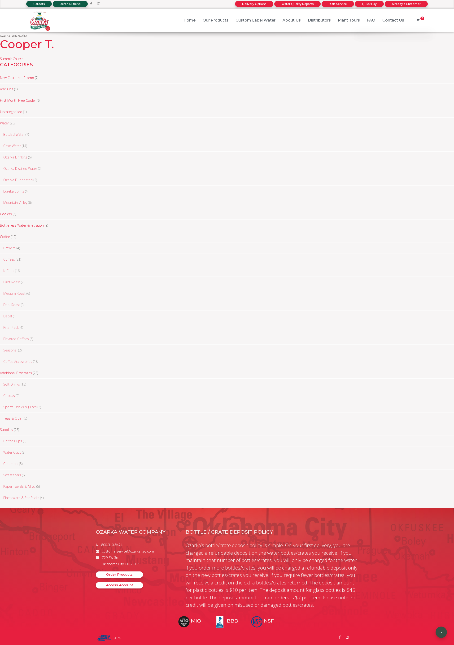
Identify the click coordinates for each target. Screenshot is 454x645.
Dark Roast (11, 305)
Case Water (12, 146)
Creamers (10, 463)
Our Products (215, 20)
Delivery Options (254, 4)
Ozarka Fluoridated (18, 180)
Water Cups (12, 452)
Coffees (9, 259)
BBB (232, 621)
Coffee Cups (12, 441)
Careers (39, 4)
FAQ (371, 20)
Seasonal (10, 350)
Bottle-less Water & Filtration (22, 225)
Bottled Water (14, 134)
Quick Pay (369, 4)
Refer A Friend (70, 4)
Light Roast (11, 282)
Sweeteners (12, 475)
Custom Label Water (255, 20)
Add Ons (6, 89)
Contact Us (393, 20)
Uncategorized (11, 112)
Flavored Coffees (16, 339)
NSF (269, 621)
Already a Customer (406, 4)
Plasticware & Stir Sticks (21, 498)
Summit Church (11, 59)
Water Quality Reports (297, 4)
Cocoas (9, 395)
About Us (292, 20)
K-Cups (8, 270)
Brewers (9, 248)
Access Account (119, 585)
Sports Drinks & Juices (20, 407)
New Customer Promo (17, 77)
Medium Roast (14, 293)
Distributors (319, 20)
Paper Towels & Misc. (19, 486)
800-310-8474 (111, 545)
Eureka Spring (13, 191)
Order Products (119, 574)
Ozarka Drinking (15, 157)
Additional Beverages (16, 373)
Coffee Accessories (17, 361)
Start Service (338, 4)
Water (4, 123)
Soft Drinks (11, 384)
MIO (196, 621)
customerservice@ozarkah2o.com (128, 551)
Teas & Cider (13, 418)
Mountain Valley (15, 202)
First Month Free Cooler (18, 100)
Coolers (6, 214)
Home (189, 20)
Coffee (5, 236)
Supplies (6, 429)
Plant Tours (349, 20)
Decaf (7, 316)
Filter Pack (11, 327)
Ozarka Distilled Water (20, 168)
